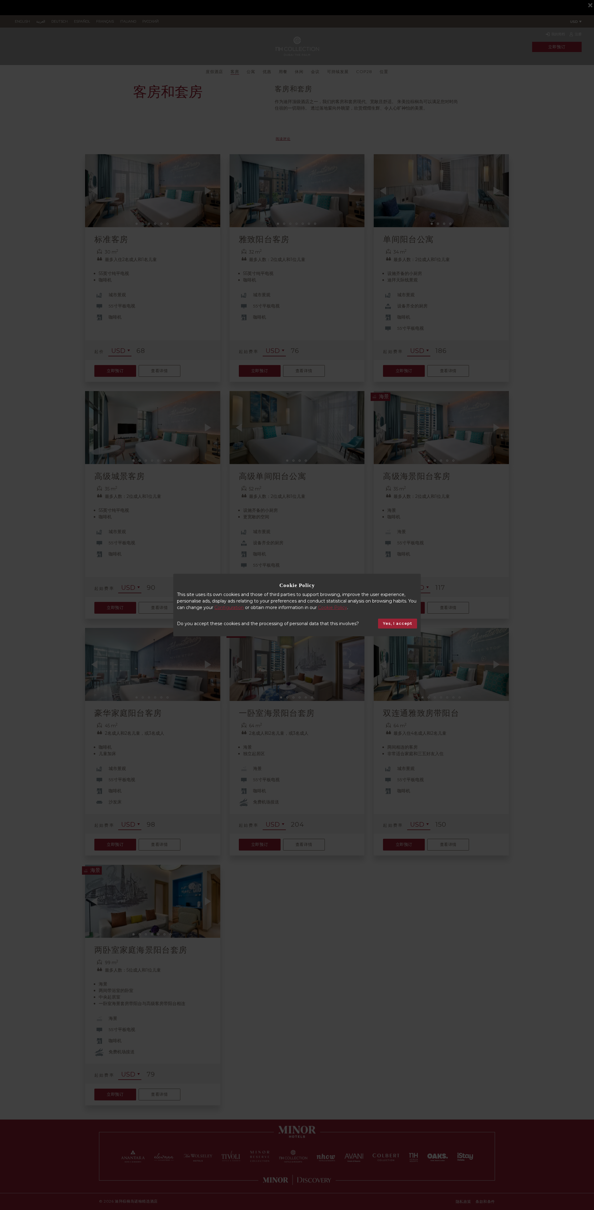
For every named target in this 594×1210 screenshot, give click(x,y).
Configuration (229, 607)
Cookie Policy (332, 607)
